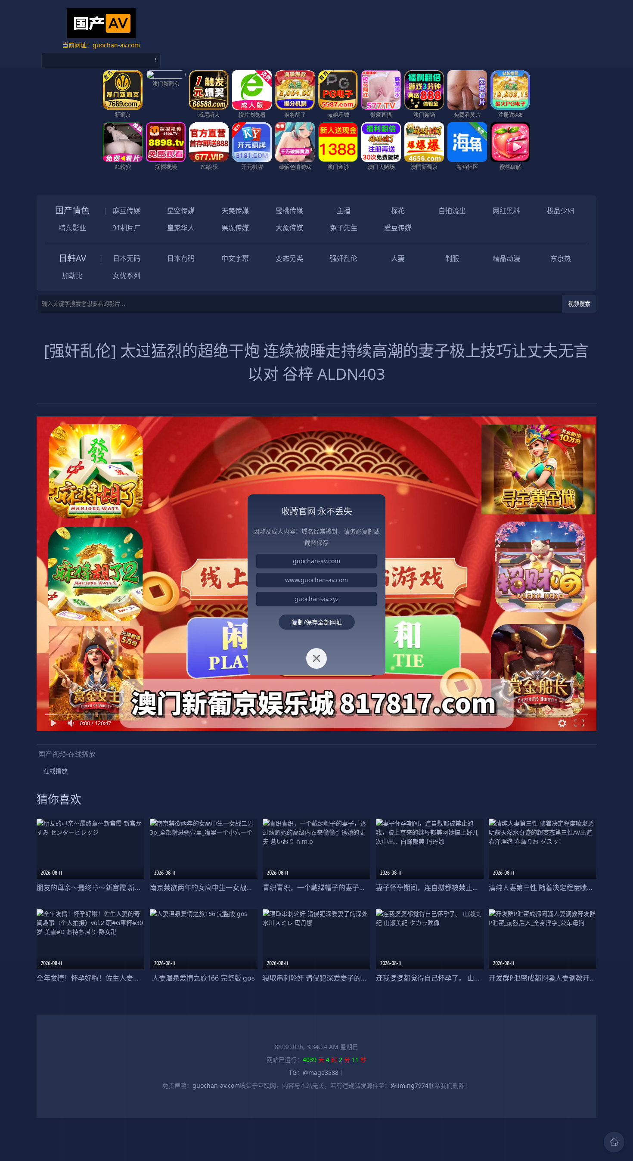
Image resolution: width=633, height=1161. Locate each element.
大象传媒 (289, 228)
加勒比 (72, 275)
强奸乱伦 (343, 258)
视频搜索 (579, 304)
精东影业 (72, 228)
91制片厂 (126, 228)
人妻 (398, 258)
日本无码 (126, 258)
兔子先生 (343, 228)
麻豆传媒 (126, 210)
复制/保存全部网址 (317, 622)
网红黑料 (506, 210)
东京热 (560, 258)
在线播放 (55, 771)
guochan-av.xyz (317, 599)
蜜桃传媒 (289, 210)
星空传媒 (181, 210)
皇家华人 (181, 228)
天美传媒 (235, 210)
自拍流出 (452, 210)
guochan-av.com (316, 561)
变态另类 (289, 258)
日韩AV (72, 258)
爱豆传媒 (398, 228)
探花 (398, 210)
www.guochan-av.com (316, 580)
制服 (452, 258)
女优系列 (126, 275)
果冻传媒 (235, 228)
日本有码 (181, 258)
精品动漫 (506, 258)
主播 (344, 210)
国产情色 (72, 210)
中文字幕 (235, 258)
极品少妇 (560, 210)
